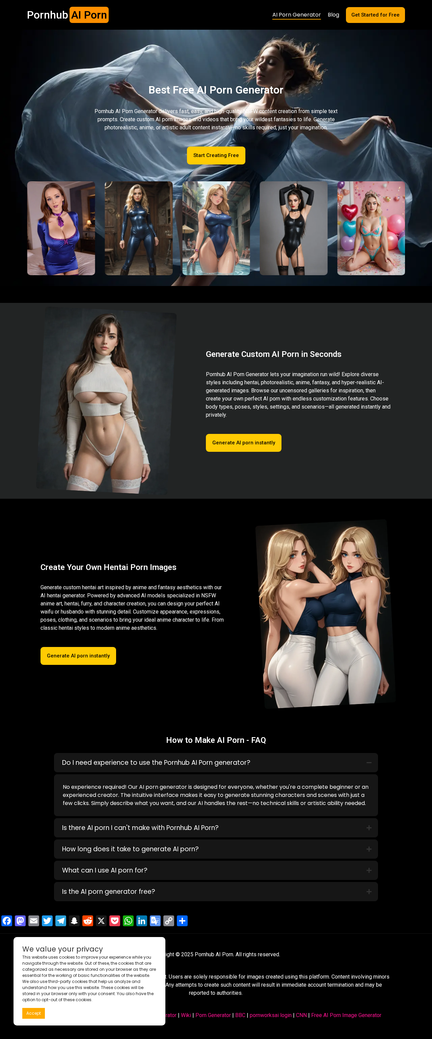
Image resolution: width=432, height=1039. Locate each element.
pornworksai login (271, 1015)
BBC (240, 1015)
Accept (33, 1013)
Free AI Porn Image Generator (346, 1015)
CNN (301, 1015)
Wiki (186, 1015)
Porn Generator (213, 1015)
